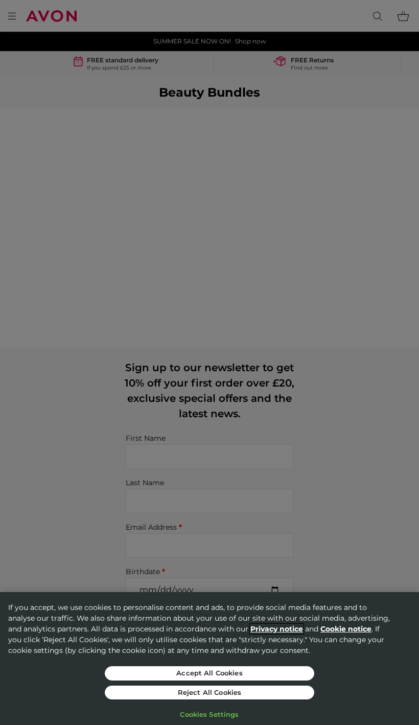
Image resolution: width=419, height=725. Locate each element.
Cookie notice (345, 628)
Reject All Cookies (209, 692)
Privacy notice (276, 628)
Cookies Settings (209, 714)
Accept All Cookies (209, 673)
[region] (209, 658)
